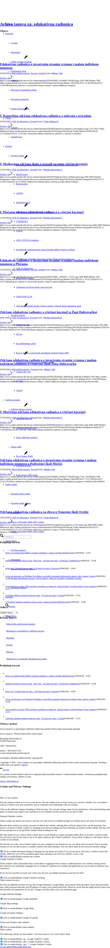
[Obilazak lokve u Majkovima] (14, 158)
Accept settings (6, 947)
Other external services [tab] (9, 880)
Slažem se (14, 781)
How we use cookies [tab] (9, 798)
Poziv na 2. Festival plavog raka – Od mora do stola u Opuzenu (32, 568)
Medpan (9, 652)
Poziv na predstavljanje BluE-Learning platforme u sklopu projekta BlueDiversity (39, 553)
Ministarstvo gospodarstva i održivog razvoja (25, 631)
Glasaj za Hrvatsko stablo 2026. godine (27, 531)
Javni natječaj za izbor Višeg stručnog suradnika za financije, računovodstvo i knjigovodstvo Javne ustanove (51, 586)
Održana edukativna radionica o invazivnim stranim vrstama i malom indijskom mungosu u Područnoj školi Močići (48, 461)
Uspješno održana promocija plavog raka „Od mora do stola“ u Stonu (34, 595)
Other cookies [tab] (6, 929)
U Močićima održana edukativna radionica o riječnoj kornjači (43, 412)
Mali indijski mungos (21, 73)
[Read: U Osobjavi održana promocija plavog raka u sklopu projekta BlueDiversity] (7, 599)
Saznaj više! (5, 781)
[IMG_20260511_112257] (14, 254)
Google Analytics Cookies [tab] (11, 859)
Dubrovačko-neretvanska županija (20, 624)
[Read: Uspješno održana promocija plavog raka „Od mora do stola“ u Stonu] (7, 593)
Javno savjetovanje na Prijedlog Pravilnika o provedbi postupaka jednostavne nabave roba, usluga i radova (50, 576)
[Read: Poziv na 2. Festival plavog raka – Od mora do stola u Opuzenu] (7, 566)
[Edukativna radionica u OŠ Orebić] (14, 506)
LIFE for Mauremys (20, 121)
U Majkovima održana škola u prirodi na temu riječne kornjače (44, 164)
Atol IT (24, 765)
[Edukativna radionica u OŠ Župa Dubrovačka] (14, 306)
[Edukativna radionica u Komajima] (14, 110)
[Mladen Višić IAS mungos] (14, 58)
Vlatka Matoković (50, 121)
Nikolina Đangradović (52, 170)
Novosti (34, 73)
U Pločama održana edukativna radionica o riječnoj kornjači (42, 212)
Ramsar (9, 645)
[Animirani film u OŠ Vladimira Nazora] (14, 206)
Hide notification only (22, 947)
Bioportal (10, 638)
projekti (41, 73)
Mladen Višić (57, 73)
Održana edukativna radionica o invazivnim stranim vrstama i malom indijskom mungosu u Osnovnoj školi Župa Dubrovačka (48, 362)
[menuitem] (63, 249)
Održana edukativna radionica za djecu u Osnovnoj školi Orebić (44, 512)
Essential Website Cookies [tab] (11, 816)
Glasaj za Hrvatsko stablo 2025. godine (27, 522)
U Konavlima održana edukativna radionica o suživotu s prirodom (45, 116)
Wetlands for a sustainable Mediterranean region (26, 659)
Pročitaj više (5, 78)
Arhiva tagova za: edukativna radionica (36, 24)
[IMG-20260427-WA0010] (14, 454)
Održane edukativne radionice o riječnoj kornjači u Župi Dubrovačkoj (48, 312)
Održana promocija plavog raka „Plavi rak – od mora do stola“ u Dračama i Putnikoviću (42, 561)
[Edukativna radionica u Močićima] (14, 406)
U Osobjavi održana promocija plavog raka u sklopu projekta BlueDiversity (37, 602)
